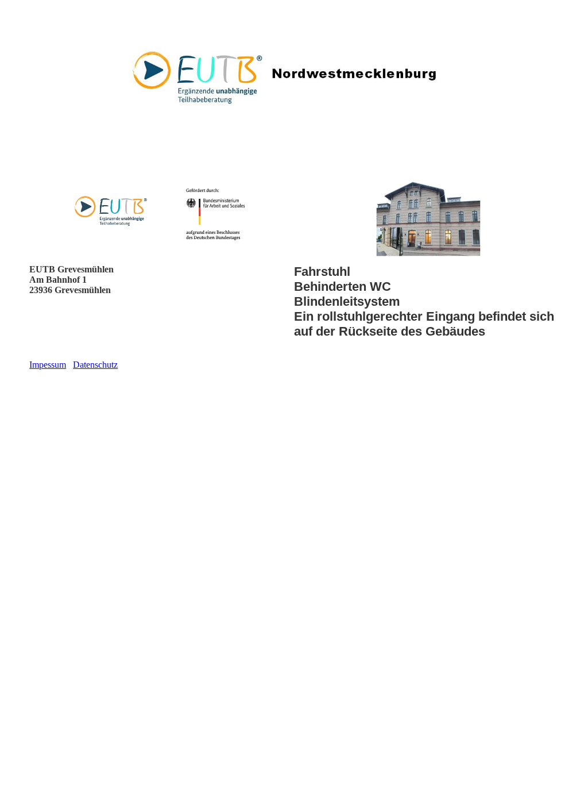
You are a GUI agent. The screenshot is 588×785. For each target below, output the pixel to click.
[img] (294, 77)
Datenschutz (95, 365)
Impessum (47, 365)
